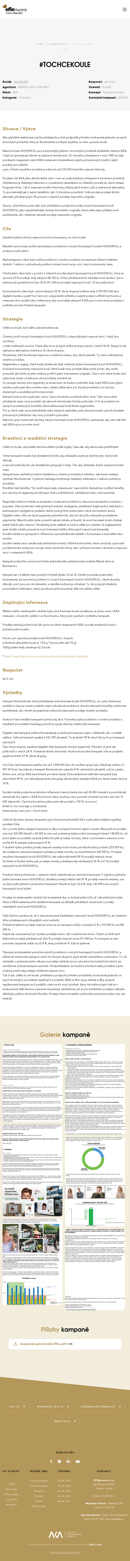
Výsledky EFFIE (57, 44)
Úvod (40, 44)
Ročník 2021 (21, 82)
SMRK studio (95, 1544)
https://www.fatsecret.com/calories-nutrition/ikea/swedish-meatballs (46, 656)
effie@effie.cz (108, 1496)
